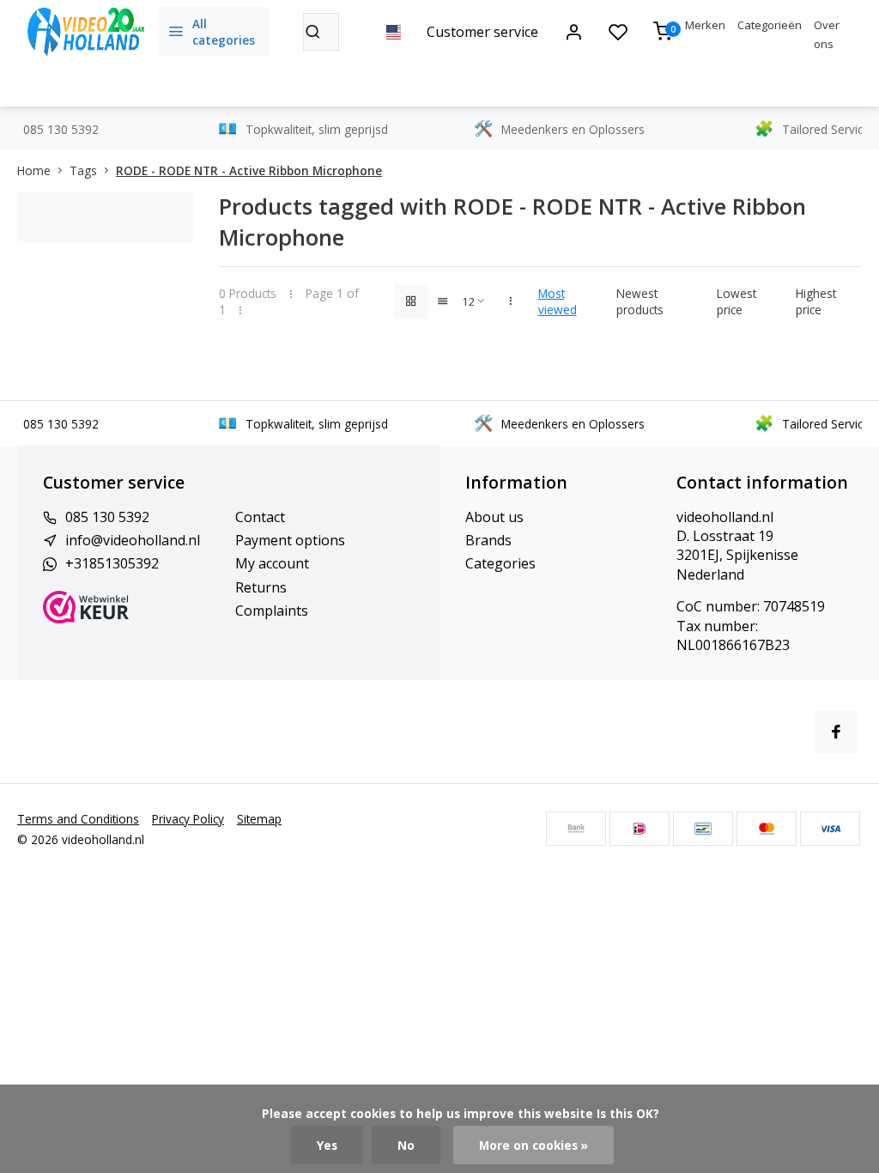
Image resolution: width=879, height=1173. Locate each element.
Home (34, 170)
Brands (488, 540)
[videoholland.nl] (86, 32)
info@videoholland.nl (132, 540)
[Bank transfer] (576, 828)
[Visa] (830, 828)
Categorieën (769, 25)
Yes (327, 1145)
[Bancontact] (703, 828)
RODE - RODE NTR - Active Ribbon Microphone (249, 170)
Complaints (271, 610)
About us (494, 516)
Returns (261, 587)
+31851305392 (112, 563)
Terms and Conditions (78, 819)
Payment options (290, 540)
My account (272, 563)
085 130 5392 (107, 516)
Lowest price (736, 301)
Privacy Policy (188, 819)
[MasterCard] (767, 828)
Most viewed (557, 301)
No (406, 1145)
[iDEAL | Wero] (639, 828)
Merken (705, 25)
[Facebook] (836, 731)
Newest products (640, 301)
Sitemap (259, 819)
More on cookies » (533, 1145)
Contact (260, 516)
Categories (500, 563)
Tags (83, 170)
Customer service (482, 31)
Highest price (816, 301)
